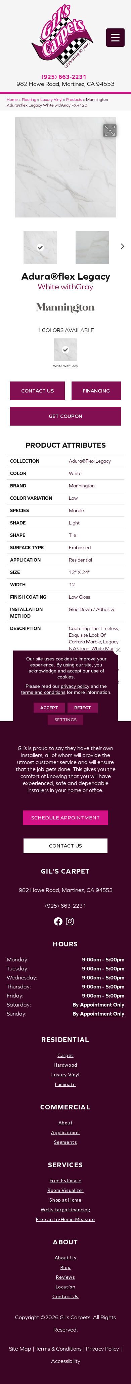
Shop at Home (65, 1200)
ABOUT (65, 1242)
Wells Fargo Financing (65, 1209)
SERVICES (65, 1165)
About (65, 1122)
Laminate (65, 1084)
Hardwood (65, 1065)
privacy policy (75, 685)
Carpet (65, 1055)
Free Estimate (66, 1180)
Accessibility (65, 1361)
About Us (66, 1257)
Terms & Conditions (59, 1349)
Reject (82, 707)
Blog (65, 1267)
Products (74, 99)
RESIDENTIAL (65, 1039)
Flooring (29, 99)
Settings (65, 719)
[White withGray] (65, 350)
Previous (10, 244)
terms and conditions (43, 692)
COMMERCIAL (65, 1107)
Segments (65, 1142)
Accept (49, 707)
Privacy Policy (102, 1349)
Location (66, 1286)
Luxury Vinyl (51, 99)
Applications (65, 1132)
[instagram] (70, 921)
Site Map (20, 1349)
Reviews (65, 1277)
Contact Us (37, 391)
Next (121, 244)
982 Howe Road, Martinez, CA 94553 (65, 84)
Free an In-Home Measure (65, 1219)
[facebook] (58, 921)
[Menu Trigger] (115, 37)
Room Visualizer (65, 1190)
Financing (96, 391)
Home (12, 99)
